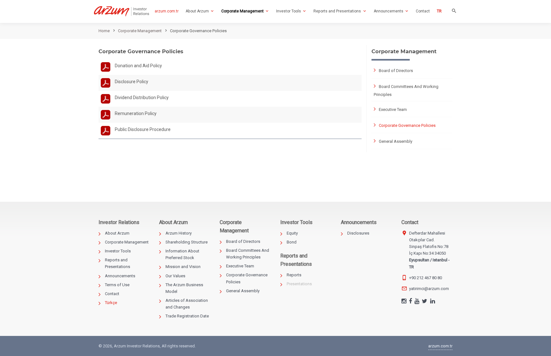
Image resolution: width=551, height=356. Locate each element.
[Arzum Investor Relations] (121, 11)
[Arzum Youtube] (417, 301)
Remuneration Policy (136, 113)
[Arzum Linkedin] (432, 301)
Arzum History (178, 233)
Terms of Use (117, 284)
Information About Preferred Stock (182, 254)
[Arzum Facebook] (410, 301)
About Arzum (117, 233)
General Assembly (395, 141)
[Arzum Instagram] (403, 301)
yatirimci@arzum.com (429, 288)
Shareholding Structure (186, 242)
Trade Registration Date (187, 316)
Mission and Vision (183, 266)
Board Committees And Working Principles (406, 90)
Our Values (175, 275)
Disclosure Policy (131, 81)
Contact (112, 293)
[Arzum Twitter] (424, 301)
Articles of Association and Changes (186, 303)
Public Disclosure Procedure (143, 129)
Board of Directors (396, 70)
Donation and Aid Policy (138, 65)
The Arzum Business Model (184, 288)
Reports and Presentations (117, 263)
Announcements (120, 275)
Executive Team (393, 109)
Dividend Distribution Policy (142, 97)
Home (104, 30)
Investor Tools (118, 251)
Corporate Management (140, 30)
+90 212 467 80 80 (425, 277)
